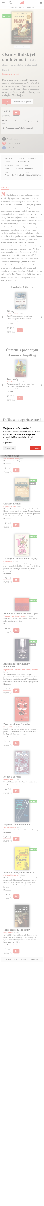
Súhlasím (36, 448)
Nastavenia (10, 448)
